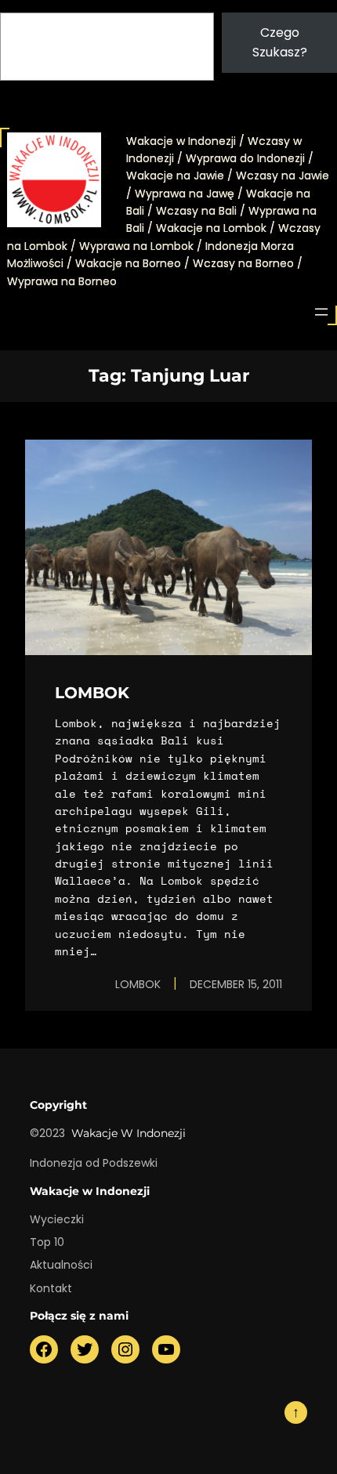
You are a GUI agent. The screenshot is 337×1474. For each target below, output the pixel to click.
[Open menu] (321, 311)
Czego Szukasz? (279, 43)
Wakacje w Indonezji (128, 1133)
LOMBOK (92, 692)
